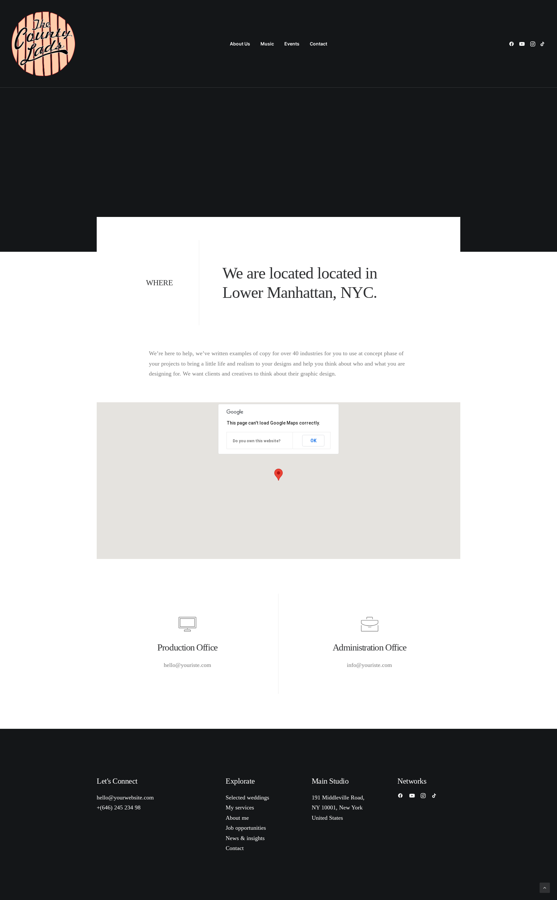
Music (267, 43)
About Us (240, 43)
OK (313, 440)
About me (237, 818)
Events (291, 43)
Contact (318, 43)
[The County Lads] (43, 44)
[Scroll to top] (545, 887)
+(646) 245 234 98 (119, 807)
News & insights (245, 838)
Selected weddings (247, 797)
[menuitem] (240, 44)
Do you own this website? (256, 441)
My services (240, 807)
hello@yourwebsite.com (125, 797)
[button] (513, 44)
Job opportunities (246, 828)
